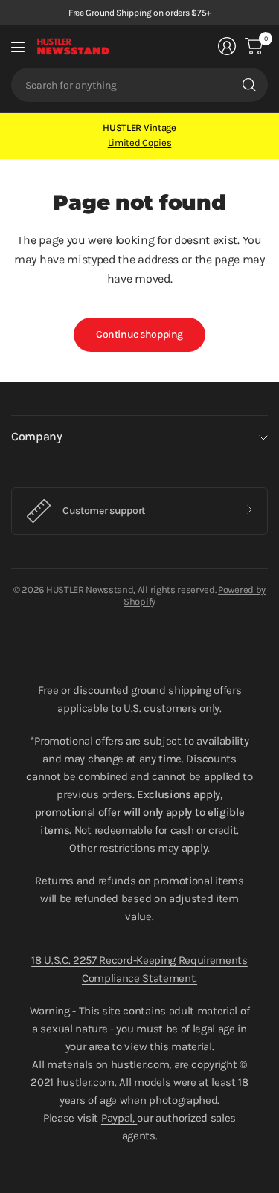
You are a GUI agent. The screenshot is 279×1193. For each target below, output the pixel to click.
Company (36, 436)
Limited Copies (140, 142)
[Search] (249, 85)
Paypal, (119, 1118)
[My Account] (227, 46)
